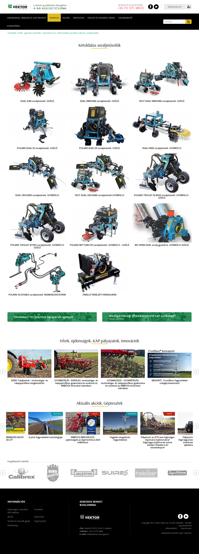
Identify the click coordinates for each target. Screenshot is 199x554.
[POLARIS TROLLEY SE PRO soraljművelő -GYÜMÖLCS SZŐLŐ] (37, 222)
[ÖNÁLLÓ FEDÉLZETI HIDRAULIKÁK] (99, 272)
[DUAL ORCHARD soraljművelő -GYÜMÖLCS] (37, 173)
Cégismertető (125, 17)
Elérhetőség (13, 25)
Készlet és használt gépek (101, 17)
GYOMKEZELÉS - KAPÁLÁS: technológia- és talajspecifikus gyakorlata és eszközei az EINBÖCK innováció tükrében (76, 383)
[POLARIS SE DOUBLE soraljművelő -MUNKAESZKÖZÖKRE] (37, 272)
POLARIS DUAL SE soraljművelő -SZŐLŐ (37, 148)
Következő (196, 372)
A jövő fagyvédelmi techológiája (25, 437)
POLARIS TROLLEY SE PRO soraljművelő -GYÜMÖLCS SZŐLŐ (37, 246)
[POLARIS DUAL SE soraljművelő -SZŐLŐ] (37, 126)
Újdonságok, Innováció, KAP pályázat (26, 17)
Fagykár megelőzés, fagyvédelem (99, 438)
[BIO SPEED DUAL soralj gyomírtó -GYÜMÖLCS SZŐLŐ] (162, 222)
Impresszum (186, 528)
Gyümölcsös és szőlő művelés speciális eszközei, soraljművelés (71, 33)
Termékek (54, 17)
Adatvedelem (171, 528)
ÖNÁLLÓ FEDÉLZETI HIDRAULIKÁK (100, 294)
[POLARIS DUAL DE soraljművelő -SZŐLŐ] (99, 126)
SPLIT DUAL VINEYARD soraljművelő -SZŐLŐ (161, 101)
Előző (3, 372)
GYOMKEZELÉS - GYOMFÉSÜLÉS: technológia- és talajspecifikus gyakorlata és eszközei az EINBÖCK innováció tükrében (123, 384)
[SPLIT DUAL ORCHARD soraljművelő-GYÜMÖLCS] (99, 173)
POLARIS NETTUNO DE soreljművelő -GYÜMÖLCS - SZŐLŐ (99, 245)
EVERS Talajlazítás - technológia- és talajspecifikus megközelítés (29, 381)
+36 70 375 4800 (130, 8)
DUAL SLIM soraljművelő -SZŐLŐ (37, 101)
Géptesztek (78, 17)
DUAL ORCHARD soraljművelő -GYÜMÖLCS (37, 195)
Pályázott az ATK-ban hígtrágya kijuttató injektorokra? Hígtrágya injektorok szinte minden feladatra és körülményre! (137, 442)
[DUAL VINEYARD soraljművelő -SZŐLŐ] (99, 78)
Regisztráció (189, 6)
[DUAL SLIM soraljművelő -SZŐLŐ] (37, 78)
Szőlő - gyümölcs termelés (29, 33)
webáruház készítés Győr (172, 533)
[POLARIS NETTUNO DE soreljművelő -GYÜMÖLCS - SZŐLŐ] (99, 222)
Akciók (66, 17)
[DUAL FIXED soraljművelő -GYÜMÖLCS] (162, 126)
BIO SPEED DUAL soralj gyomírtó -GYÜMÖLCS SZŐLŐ (162, 245)
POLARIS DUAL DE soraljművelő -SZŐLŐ (99, 148)
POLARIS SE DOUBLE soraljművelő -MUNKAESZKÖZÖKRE (37, 294)
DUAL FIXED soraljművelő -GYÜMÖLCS (161, 148)
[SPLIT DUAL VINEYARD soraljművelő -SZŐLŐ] (162, 78)
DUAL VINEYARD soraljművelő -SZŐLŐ (99, 101)
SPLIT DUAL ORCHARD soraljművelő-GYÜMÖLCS (99, 195)
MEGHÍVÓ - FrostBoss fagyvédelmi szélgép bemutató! (169, 381)
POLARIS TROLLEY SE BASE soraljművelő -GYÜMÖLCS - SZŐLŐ (162, 196)
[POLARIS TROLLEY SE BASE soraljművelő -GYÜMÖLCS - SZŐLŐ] (162, 173)
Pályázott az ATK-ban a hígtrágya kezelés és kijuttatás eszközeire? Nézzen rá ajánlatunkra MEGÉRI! (174, 441)
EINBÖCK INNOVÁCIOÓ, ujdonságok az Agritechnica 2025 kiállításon (62, 440)
